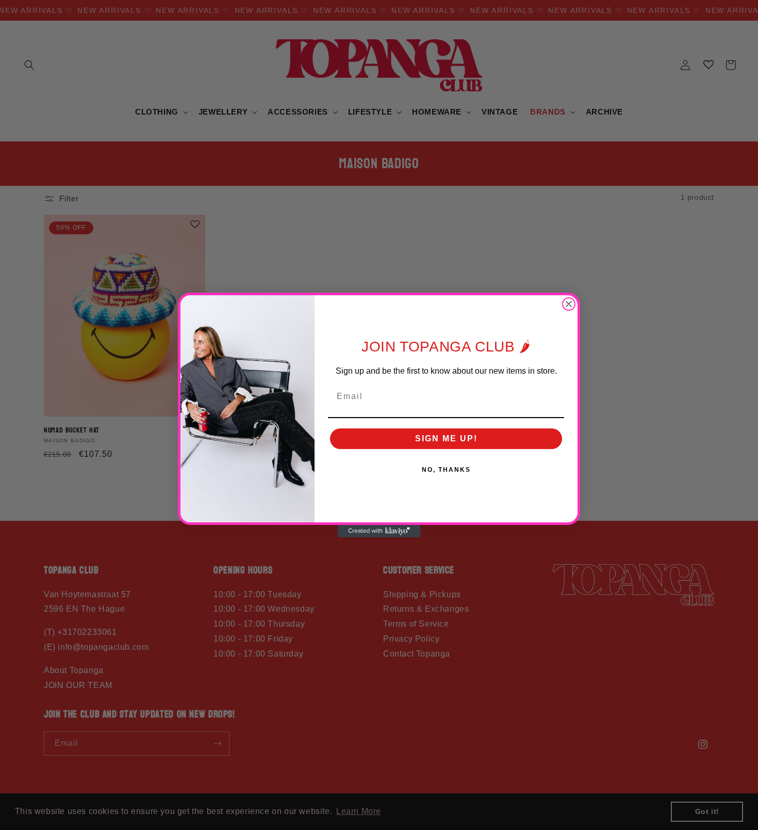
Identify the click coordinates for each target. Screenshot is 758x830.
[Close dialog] (569, 304)
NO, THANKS (446, 469)
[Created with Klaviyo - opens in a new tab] (379, 531)
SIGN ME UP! (446, 438)
